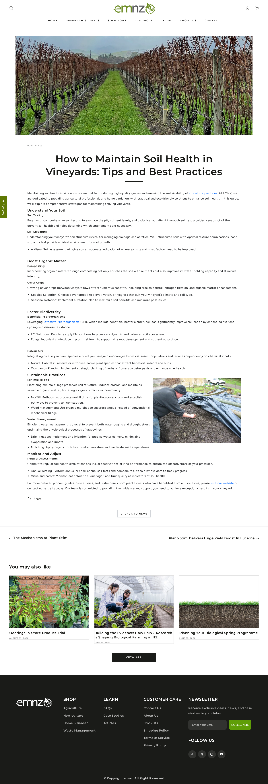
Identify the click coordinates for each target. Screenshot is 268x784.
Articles (110, 723)
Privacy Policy (155, 745)
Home (30, 145)
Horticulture (73, 715)
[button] (11, 8)
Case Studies (114, 715)
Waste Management (79, 730)
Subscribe (240, 725)
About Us (151, 715)
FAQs (108, 708)
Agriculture (72, 708)
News (38, 145)
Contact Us (152, 708)
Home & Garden (76, 723)
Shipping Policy (156, 730)
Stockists (151, 723)
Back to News (136, 513)
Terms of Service (157, 738)
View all (134, 657)
